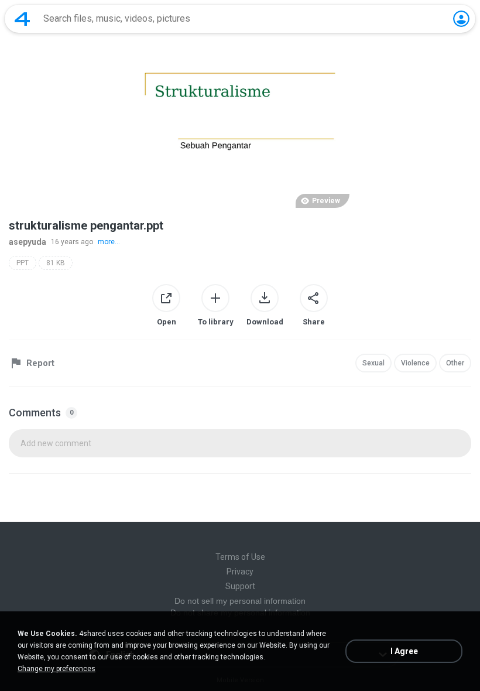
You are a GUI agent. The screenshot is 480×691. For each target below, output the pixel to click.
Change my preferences (56, 669)
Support (240, 586)
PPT (22, 263)
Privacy (240, 571)
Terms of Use (240, 557)
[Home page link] (22, 18)
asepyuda (27, 242)
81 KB (55, 263)
